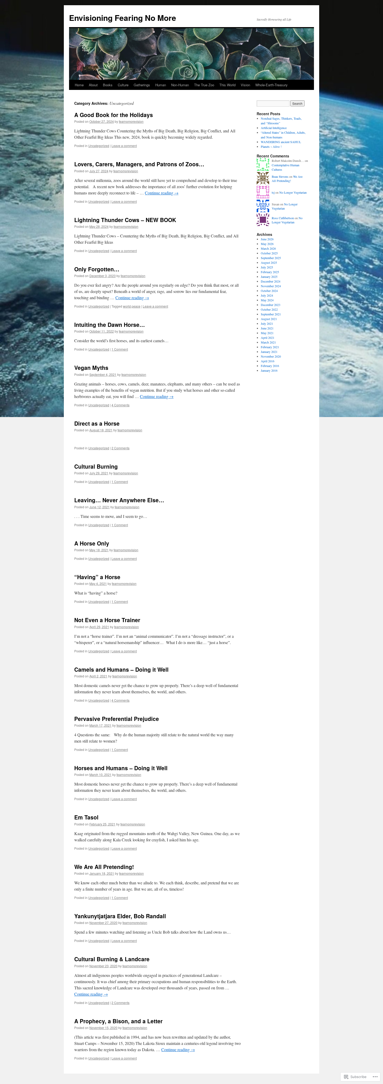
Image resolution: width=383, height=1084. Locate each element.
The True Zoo (204, 84)
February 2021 (270, 347)
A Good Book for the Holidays (113, 115)
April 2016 (267, 361)
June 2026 (267, 239)
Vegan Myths (91, 367)
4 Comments (120, 405)
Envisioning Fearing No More (122, 17)
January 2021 (269, 352)
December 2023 (270, 305)
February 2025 (270, 272)
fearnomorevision (131, 121)
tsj (273, 192)
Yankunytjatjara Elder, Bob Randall (120, 916)
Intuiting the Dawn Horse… (109, 324)
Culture (123, 84)
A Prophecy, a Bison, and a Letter (118, 1021)
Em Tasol (86, 817)
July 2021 (267, 323)
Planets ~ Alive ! (271, 146)
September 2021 (271, 314)
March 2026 (268, 248)
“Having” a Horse (97, 577)
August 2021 (269, 319)
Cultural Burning (96, 466)
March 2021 (268, 342)
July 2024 (267, 295)
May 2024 (267, 300)
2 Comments (120, 448)
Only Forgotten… (96, 269)
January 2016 (269, 370)
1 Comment (120, 349)
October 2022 (269, 309)
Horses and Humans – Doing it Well (121, 768)
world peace (131, 306)
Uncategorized (98, 145)
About (93, 84)
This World (227, 84)
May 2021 (267, 333)
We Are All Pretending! (104, 867)
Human (160, 84)
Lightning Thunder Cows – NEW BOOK (125, 220)
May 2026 (267, 244)
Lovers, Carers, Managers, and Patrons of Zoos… (139, 164)
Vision (245, 84)
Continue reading (161, 192)
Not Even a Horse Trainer (107, 620)
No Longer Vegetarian (293, 192)
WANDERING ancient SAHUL (281, 142)
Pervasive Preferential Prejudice (116, 718)
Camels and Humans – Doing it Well (121, 669)
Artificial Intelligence (274, 128)
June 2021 (267, 328)
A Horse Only (91, 543)
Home (79, 84)
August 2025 (269, 262)
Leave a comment (124, 145)
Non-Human (180, 84)
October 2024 (269, 291)
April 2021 (267, 337)
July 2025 (267, 267)
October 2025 (269, 253)
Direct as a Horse (97, 423)
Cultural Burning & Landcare (112, 959)
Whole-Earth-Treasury (271, 84)
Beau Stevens (280, 176)
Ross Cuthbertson (283, 218)
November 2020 (271, 356)
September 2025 (271, 258)
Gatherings (142, 84)
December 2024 (270, 281)
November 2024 (271, 286)
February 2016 (270, 366)
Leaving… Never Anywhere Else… (119, 500)
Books (108, 84)
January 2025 (269, 276)
